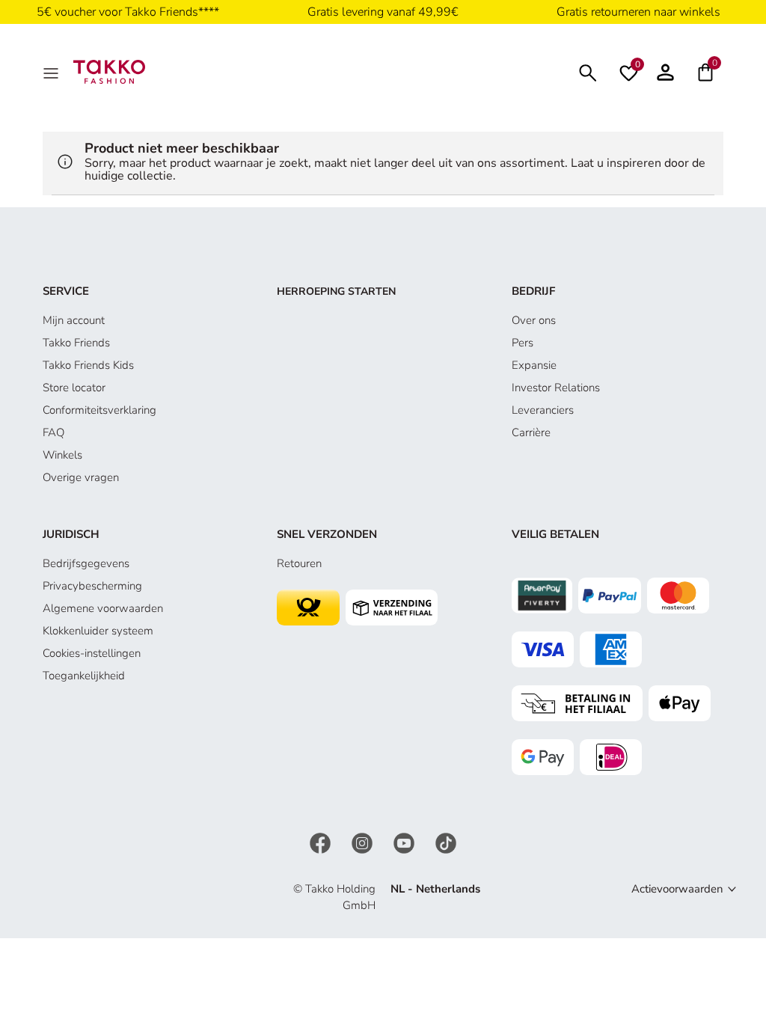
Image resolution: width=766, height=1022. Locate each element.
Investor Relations (556, 387)
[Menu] (52, 72)
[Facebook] (322, 841)
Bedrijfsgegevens (86, 563)
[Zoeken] (587, 71)
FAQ (53, 432)
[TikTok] (445, 841)
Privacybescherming (92, 585)
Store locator (74, 387)
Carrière (531, 432)
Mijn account (74, 320)
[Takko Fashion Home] (109, 71)
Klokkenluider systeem (98, 630)
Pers (522, 342)
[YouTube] (405, 841)
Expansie (534, 365)
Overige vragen (81, 477)
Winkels (62, 454)
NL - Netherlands (435, 888)
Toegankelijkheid (84, 675)
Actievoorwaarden (677, 888)
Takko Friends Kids (88, 365)
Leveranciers (543, 410)
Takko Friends (76, 342)
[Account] (665, 71)
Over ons (534, 320)
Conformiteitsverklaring (99, 410)
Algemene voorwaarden (103, 608)
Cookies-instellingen (92, 653)
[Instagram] (364, 841)
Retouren (299, 563)
